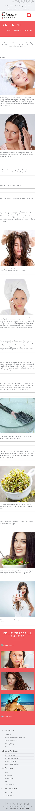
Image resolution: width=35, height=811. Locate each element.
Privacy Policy (9, 744)
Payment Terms (10, 747)
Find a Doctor (25, 9)
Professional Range (11, 758)
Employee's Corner (13, 9)
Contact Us (8, 792)
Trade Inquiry (9, 795)
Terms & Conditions (11, 741)
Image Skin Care (10, 761)
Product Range (10, 755)
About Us (8, 735)
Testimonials (9, 6)
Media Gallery (19, 6)
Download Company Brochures (15, 738)
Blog (6, 772)
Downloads (28, 6)
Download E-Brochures (12, 764)
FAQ (6, 781)
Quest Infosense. (23, 808)
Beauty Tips (9, 775)
